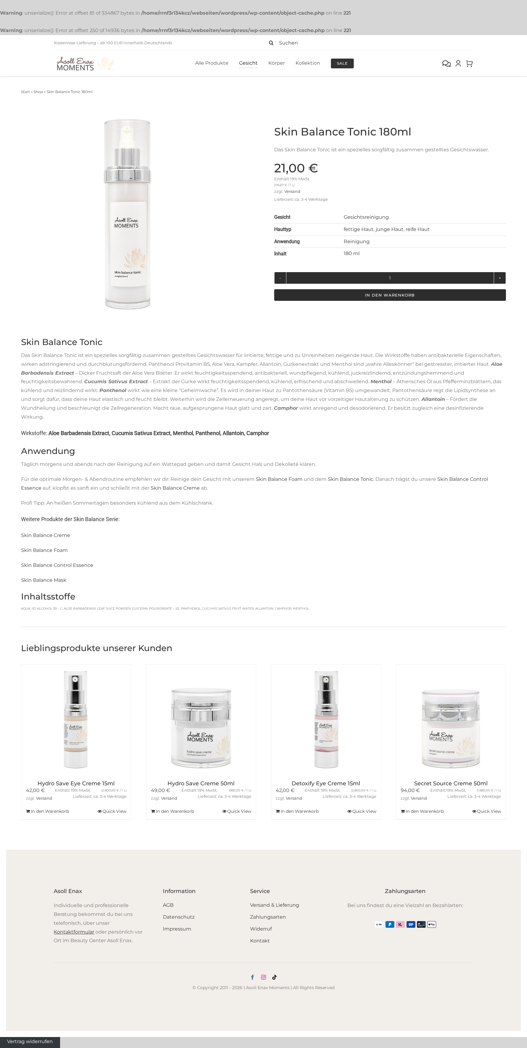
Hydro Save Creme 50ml (201, 783)
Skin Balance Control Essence (57, 565)
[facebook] (252, 977)
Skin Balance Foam (279, 479)
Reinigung (357, 241)
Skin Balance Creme (175, 488)
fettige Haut (359, 229)
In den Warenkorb (390, 295)
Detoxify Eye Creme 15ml (326, 783)
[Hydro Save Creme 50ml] (201, 719)
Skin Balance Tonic (350, 479)
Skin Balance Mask (43, 580)
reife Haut (418, 229)
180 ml (352, 253)
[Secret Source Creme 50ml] (451, 719)
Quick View (114, 811)
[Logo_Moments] (86, 58)
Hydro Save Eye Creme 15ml (76, 783)
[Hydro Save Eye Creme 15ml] (76, 719)
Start (25, 91)
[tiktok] (274, 977)
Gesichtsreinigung (366, 217)
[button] (27, 742)
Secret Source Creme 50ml (451, 783)
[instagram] (263, 977)
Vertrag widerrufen (30, 1041)
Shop (38, 91)
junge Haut (389, 229)
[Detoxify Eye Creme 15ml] (326, 719)
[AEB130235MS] (128, 214)
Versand (292, 191)
